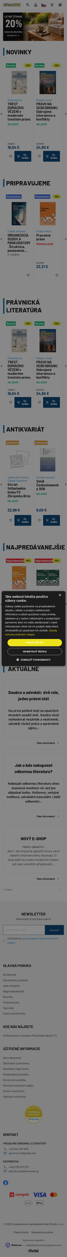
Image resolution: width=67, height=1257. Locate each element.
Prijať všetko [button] (34, 642)
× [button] (59, 595)
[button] (33, 660)
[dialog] (33, 628)
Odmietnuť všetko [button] (35, 651)
